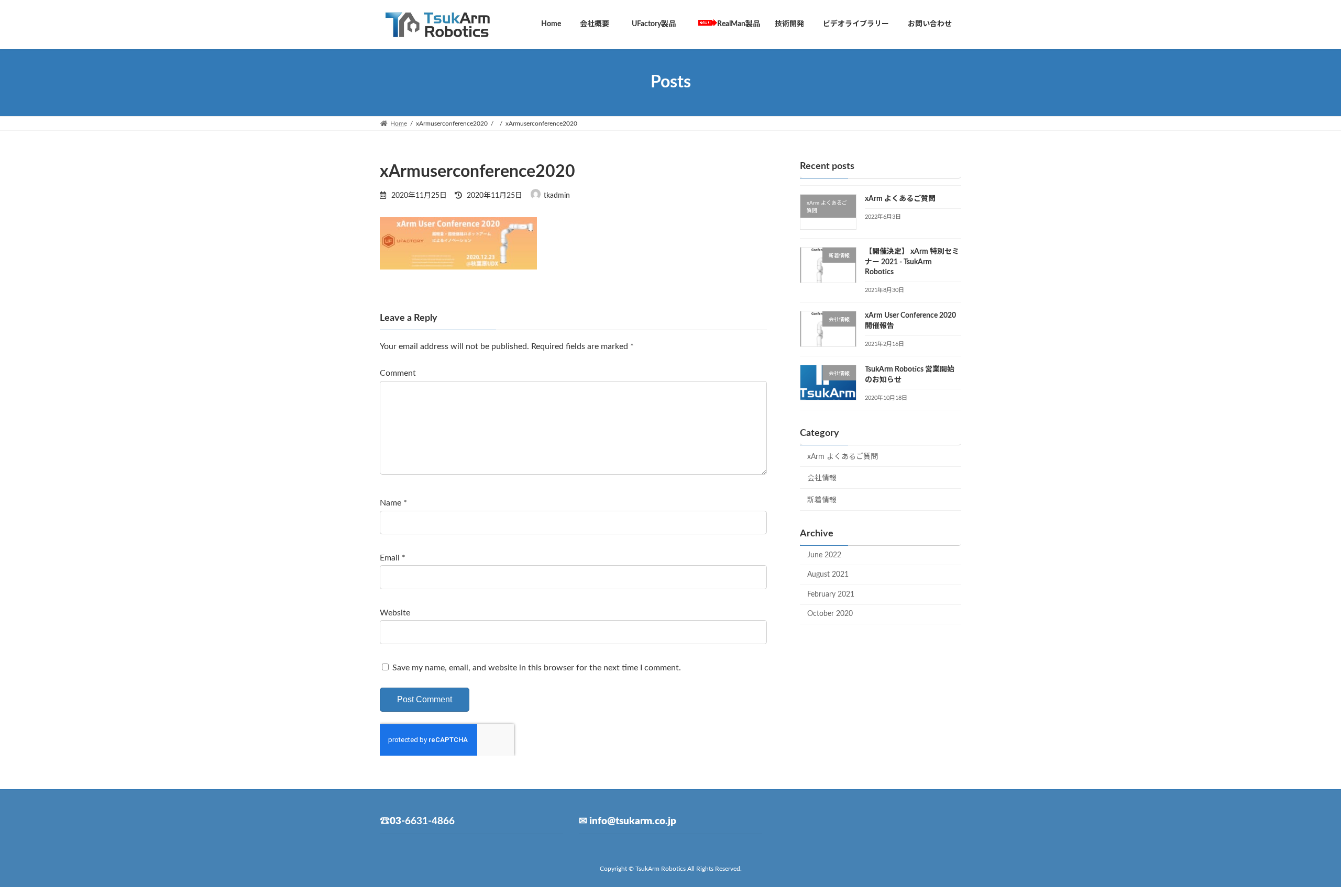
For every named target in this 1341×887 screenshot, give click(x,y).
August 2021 (828, 574)
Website (395, 613)
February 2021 (830, 594)
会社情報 (822, 478)
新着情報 (822, 499)
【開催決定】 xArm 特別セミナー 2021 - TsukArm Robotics (912, 262)
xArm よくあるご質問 (900, 199)
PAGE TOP (1301, 850)
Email (392, 558)
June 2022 (824, 554)
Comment (398, 373)
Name (393, 503)
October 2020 (830, 613)
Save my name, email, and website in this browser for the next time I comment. (536, 668)
